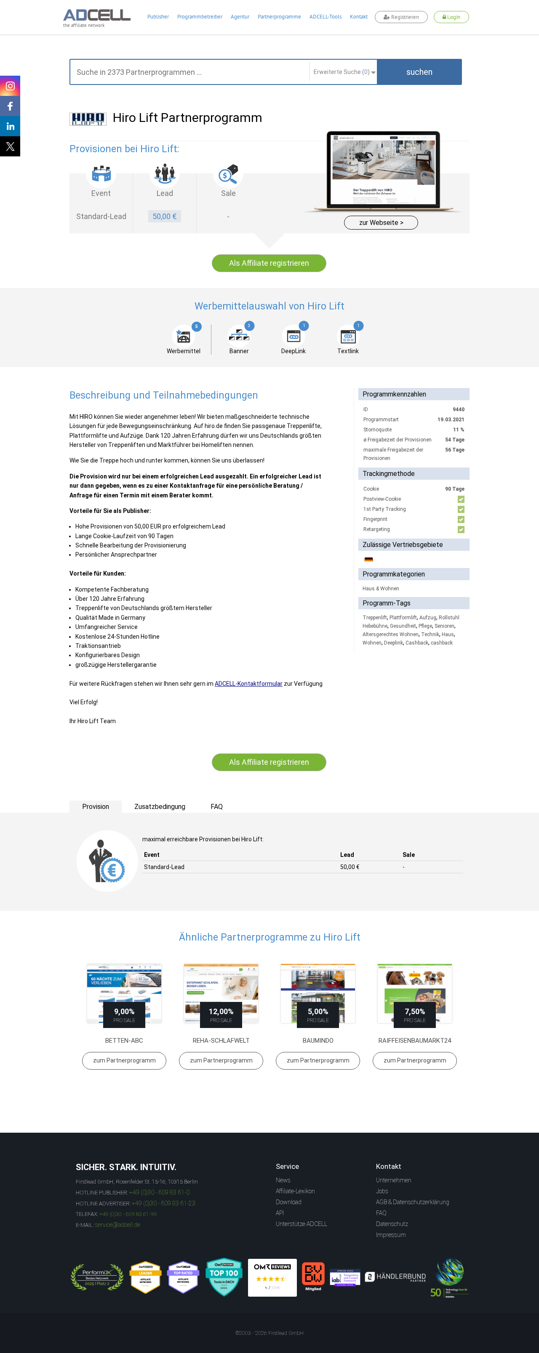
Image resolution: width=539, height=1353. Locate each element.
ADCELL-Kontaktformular (249, 683)
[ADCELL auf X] (10, 146)
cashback (442, 643)
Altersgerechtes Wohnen (391, 634)
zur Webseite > (381, 223)
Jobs (382, 1191)
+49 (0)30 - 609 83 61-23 (163, 1203)
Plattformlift (403, 618)
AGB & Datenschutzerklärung (412, 1202)
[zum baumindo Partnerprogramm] (318, 993)
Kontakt (359, 16)
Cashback (417, 643)
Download (289, 1202)
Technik (430, 634)
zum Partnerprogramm (124, 1060)
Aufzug (427, 618)
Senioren (444, 626)
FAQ (381, 1213)
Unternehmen (393, 1180)
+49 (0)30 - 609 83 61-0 (159, 1192)
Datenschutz (392, 1224)
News (283, 1180)
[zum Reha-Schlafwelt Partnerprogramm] (221, 993)
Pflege (425, 626)
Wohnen (372, 643)
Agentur (240, 16)
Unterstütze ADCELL (301, 1224)
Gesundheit (403, 626)
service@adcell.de (117, 1224)
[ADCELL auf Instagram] (10, 86)
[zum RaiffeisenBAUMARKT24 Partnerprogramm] (415, 993)
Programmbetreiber (199, 16)
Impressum (391, 1234)
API (280, 1213)
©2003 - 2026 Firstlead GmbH (269, 1333)
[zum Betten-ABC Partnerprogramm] (124, 993)
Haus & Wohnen (381, 589)
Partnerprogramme (279, 16)
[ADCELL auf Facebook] (10, 106)
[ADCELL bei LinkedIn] (10, 126)
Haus (448, 634)
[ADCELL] (272, 1278)
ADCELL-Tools (326, 16)
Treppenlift (375, 618)
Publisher (158, 16)
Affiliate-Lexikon (295, 1191)
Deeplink (393, 643)
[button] (419, 72)
